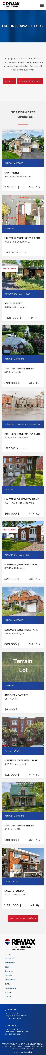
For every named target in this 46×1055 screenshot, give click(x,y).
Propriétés (9, 958)
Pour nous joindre (30, 81)
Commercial (10, 963)
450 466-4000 (15, 1018)
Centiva (28, 1052)
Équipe (8, 967)
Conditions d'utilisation (34, 1046)
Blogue (8, 992)
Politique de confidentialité (13, 1046)
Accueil (9, 81)
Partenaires (10, 980)
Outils (8, 984)
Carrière (8, 975)
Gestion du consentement (23, 1048)
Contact (9, 996)
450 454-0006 (15, 1034)
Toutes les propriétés (23, 918)
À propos (9, 971)
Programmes (10, 988)
